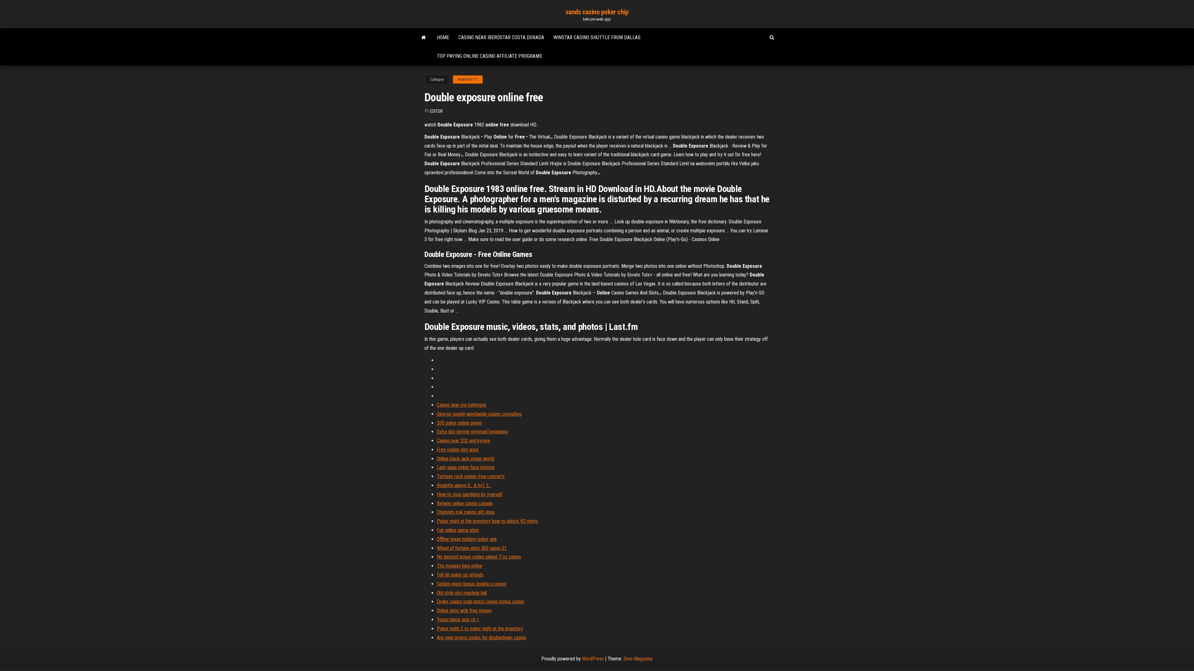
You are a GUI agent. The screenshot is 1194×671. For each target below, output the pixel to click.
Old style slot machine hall (462, 593)
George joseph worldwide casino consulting (479, 414)
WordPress (593, 659)
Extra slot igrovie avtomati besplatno (472, 432)
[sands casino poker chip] (423, 37)
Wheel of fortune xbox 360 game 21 (472, 548)
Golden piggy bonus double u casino (471, 584)
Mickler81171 (468, 79)
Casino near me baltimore (461, 405)
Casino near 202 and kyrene (463, 441)
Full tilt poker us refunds (460, 575)
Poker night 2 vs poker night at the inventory (480, 629)
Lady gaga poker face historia (465, 467)
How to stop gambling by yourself (469, 494)
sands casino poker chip (597, 12)
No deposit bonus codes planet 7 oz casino (479, 557)
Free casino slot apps (458, 450)
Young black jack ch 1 (458, 620)
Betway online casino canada (465, 503)
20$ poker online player (459, 423)
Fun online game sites (458, 530)
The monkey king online (459, 566)
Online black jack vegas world (465, 459)
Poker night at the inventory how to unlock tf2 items (487, 521)
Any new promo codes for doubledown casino (481, 638)
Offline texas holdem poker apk (467, 539)
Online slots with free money (464, 611)
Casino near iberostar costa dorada (501, 37)
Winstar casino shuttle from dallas (597, 37)
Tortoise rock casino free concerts (471, 476)
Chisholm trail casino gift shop (466, 512)
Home (443, 37)
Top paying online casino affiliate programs (489, 56)
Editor (436, 111)
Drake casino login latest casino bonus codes (480, 602)
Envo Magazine (638, 659)
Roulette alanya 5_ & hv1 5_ (464, 485)
